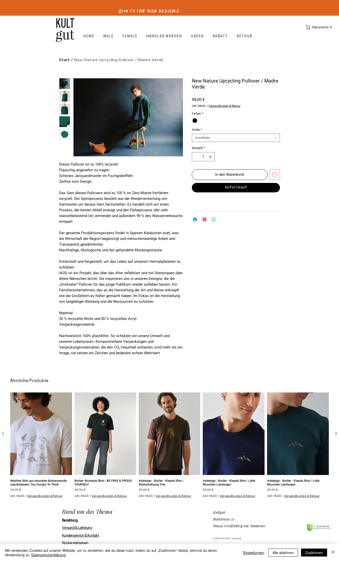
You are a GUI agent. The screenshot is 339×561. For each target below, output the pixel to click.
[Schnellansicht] (41, 433)
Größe (197, 130)
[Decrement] (196, 156)
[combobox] (236, 138)
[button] (319, 27)
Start (64, 60)
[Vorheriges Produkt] (3, 433)
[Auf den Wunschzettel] (275, 174)
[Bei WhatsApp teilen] (214, 219)
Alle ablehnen (283, 552)
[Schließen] (333, 552)
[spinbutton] (203, 156)
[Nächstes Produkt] (336, 433)
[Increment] (211, 156)
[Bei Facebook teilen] (195, 219)
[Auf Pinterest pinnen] (204, 219)
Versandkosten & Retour (224, 106)
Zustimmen (314, 552)
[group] (169, 445)
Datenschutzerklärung (48, 554)
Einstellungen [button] (253, 552)
